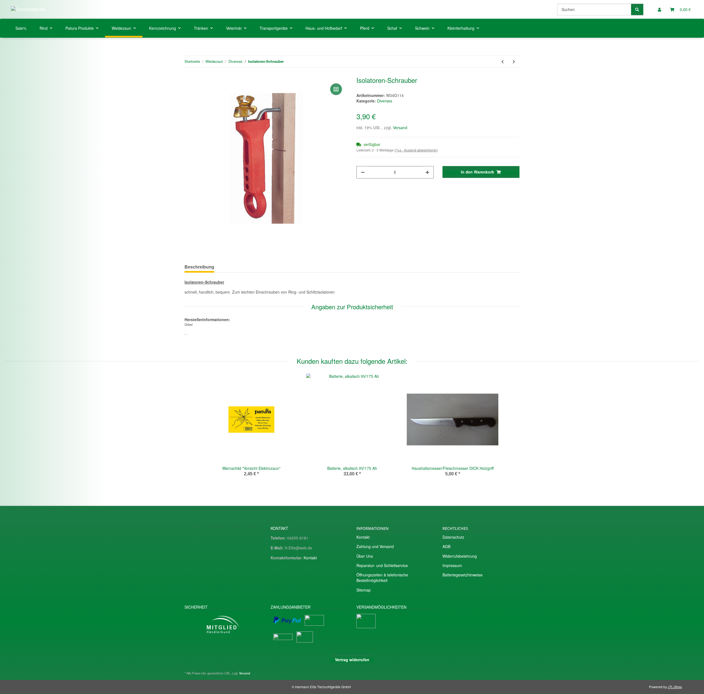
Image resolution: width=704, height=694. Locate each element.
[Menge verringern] (363, 172)
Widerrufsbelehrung (459, 556)
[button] (659, 9)
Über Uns (364, 556)
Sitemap (363, 590)
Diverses (384, 101)
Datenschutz (453, 537)
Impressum (452, 565)
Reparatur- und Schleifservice (382, 565)
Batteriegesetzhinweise (462, 575)
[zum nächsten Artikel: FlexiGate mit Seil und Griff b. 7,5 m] (513, 61)
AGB (446, 546)
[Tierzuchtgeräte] (28, 9)
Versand (400, 127)
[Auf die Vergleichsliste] (336, 89)
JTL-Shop (675, 686)
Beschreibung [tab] (199, 267)
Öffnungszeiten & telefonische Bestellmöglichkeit (382, 577)
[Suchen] (637, 9)
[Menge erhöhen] (427, 172)
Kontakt (310, 557)
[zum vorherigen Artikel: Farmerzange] (502, 61)
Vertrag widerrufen (352, 659)
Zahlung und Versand (375, 546)
